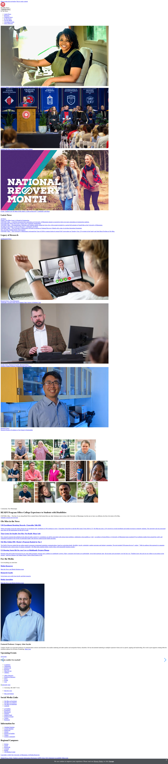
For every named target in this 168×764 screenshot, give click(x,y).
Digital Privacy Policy (7, 758)
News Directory (8, 23)
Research (6, 15)
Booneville (7, 747)
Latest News (7, 14)
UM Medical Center (9, 752)
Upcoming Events (9, 22)
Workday (6, 713)
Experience (7, 710)
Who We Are (7, 671)
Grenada (6, 749)
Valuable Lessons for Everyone (9, 517)
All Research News (6, 239)
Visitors (6, 735)
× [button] (166, 760)
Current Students (8, 729)
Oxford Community (9, 736)
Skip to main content (22, 1)
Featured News (8, 17)
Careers (6, 718)
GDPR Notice (41, 758)
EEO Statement (50, 758)
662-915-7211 (8, 690)
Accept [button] (111, 761)
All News (3, 219)
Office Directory (8, 675)
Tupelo (6, 745)
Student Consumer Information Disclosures (25, 758)
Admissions (7, 666)
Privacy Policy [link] (98, 761)
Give (5, 682)
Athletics (6, 672)
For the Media (8, 20)
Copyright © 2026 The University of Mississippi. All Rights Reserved (20, 755)
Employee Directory (9, 677)
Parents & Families (9, 733)
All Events (4, 656)
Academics (7, 664)
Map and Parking (9, 693)
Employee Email (8, 716)
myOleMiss (7, 709)
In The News (7, 19)
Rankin (6, 750)
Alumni (6, 732)
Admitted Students (9, 727)
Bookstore (7, 720)
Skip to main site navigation (8, 1)
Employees (7, 730)
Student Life (7, 668)
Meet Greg (28, 649)
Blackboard (7, 712)
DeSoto (6, 744)
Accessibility (58, 758)
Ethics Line (65, 758)
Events (6, 680)
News (5, 678)
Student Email (8, 715)
